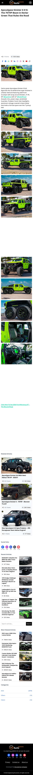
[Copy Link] (29, 61)
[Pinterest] (11, 61)
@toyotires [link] (7, 97)
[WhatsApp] (8, 61)
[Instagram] (20, 61)
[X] (23, 61)
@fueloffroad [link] (21, 97)
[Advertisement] (16, 36)
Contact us (15, 762)
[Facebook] (2, 61)
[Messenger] (5, 61)
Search (29, 624)
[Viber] (17, 61)
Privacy (7, 762)
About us (25, 762)
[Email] (26, 61)
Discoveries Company (20, 767)
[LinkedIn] (14, 61)
